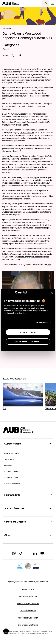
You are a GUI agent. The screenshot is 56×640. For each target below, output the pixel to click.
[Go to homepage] (28, 430)
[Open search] (45, 3)
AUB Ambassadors (12, 483)
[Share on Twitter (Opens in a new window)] (13, 56)
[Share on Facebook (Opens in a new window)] (20, 56)
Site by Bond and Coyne (28, 625)
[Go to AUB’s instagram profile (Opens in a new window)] (14, 553)
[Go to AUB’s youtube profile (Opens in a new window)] (42, 553)
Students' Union (11, 477)
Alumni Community (12, 471)
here (49, 264)
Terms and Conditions (28, 596)
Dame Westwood (9, 72)
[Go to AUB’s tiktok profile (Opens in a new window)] (21, 553)
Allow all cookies (28, 332)
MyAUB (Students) (11, 453)
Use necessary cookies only (28, 341)
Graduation (9, 465)
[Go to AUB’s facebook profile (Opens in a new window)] (28, 553)
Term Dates (9, 459)
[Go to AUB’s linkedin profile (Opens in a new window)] (35, 553)
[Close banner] (52, 293)
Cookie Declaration (28, 610)
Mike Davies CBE (27, 132)
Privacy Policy (28, 589)
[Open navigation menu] (52, 3)
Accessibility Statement (28, 618)
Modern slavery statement (28, 603)
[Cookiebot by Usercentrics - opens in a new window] (15, 293)
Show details (41, 322)
